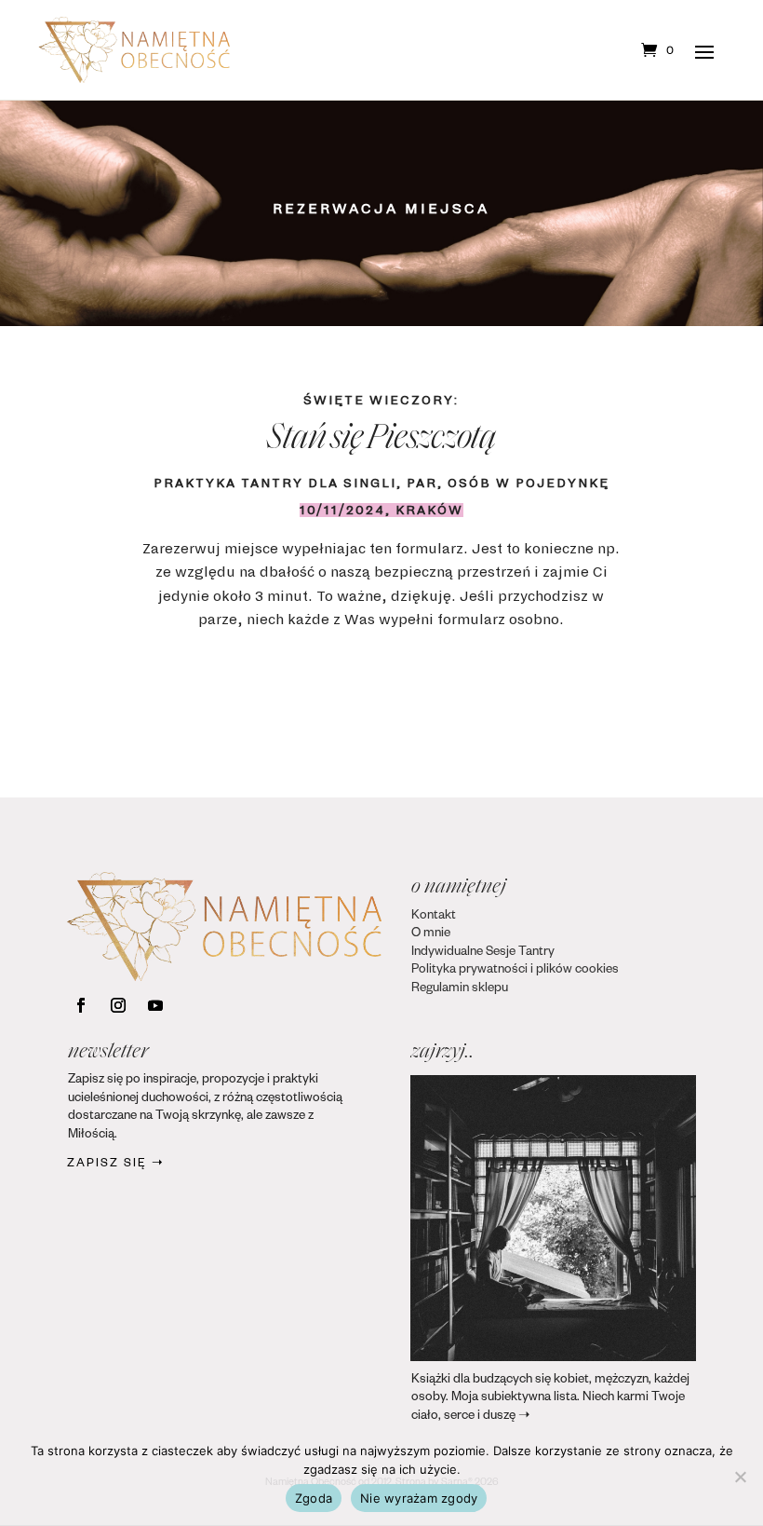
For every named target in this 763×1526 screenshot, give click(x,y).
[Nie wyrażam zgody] (739, 1476)
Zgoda (313, 1498)
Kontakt (433, 917)
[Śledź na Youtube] (155, 1005)
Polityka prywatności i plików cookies (515, 971)
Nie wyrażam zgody (418, 1498)
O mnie (430, 935)
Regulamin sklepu (459, 990)
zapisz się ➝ (116, 1164)
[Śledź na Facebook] (81, 1005)
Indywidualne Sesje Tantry (483, 954)
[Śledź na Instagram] (118, 1005)
